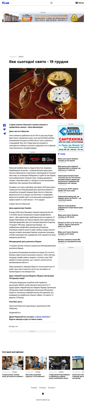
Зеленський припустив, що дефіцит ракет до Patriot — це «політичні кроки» (69, 198)
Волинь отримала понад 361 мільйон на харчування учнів (69, 240)
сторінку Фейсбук (41, 317)
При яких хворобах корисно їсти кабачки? (35, 375)
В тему (61, 154)
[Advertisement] (43, 38)
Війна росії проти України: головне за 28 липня (68, 216)
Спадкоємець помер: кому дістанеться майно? (12, 375)
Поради (14, 372)
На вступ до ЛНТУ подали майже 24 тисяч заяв (68, 190)
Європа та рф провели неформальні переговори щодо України (70, 207)
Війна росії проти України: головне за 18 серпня (68, 160)
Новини (21, 56)
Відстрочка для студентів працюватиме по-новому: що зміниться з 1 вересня (69, 168)
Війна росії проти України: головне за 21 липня (68, 233)
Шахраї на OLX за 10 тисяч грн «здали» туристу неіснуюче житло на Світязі (70, 224)
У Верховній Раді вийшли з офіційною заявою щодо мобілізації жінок (59, 376)
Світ (16, 326)
